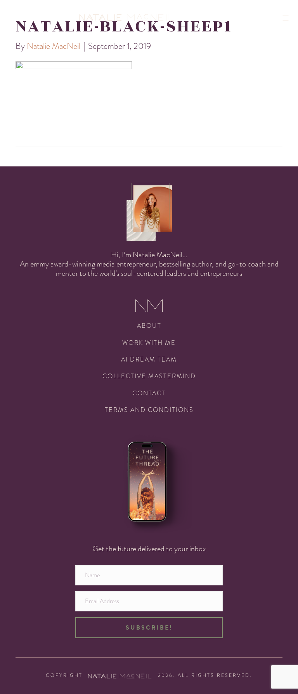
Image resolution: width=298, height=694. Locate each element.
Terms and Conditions (149, 409)
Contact (149, 393)
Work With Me (149, 342)
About (149, 325)
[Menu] (288, 18)
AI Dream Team (149, 359)
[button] (149, 627)
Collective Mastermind (149, 376)
